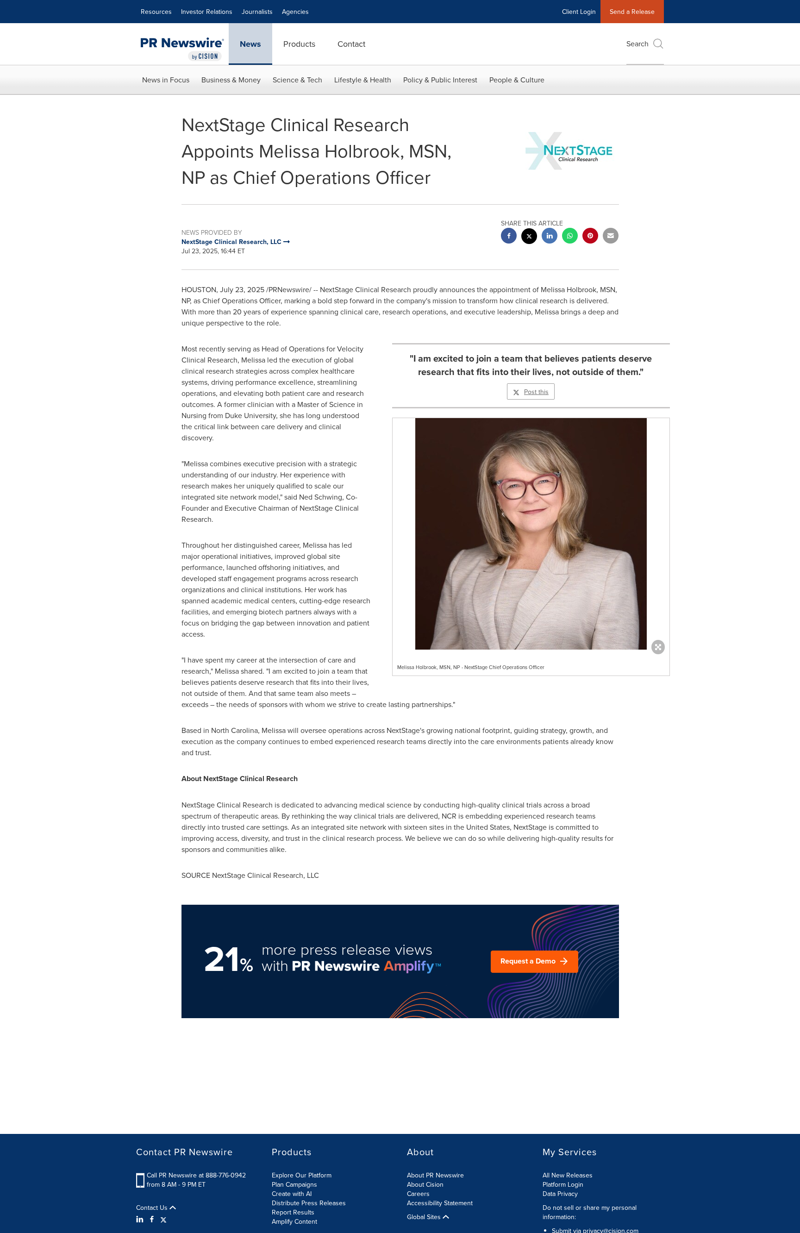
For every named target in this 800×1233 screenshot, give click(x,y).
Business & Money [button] (231, 80)
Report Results (293, 1212)
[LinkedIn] (141, 1219)
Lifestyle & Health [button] (362, 80)
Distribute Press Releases (309, 1203)
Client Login (579, 11)
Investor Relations (206, 11)
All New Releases (568, 1175)
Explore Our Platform (301, 1175)
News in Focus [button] (165, 80)
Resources (156, 11)
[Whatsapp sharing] (570, 237)
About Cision (425, 1184)
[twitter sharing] (529, 237)
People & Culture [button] (516, 80)
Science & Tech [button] (297, 80)
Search (637, 43)
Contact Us (152, 1207)
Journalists (257, 11)
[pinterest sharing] (590, 237)
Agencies (295, 11)
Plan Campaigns (294, 1184)
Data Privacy (560, 1193)
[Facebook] (152, 1219)
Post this (536, 391)
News (250, 44)
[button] (531, 534)
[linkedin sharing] (549, 237)
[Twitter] (163, 1219)
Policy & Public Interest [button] (440, 80)
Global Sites (425, 1216)
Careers (418, 1193)
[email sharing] (611, 237)
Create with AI (292, 1193)
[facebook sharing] (509, 237)
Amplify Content (294, 1221)
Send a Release (632, 11)
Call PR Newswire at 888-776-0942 (196, 1175)
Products (299, 44)
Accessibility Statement (440, 1203)
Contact (351, 44)
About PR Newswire (435, 1175)
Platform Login (563, 1184)
